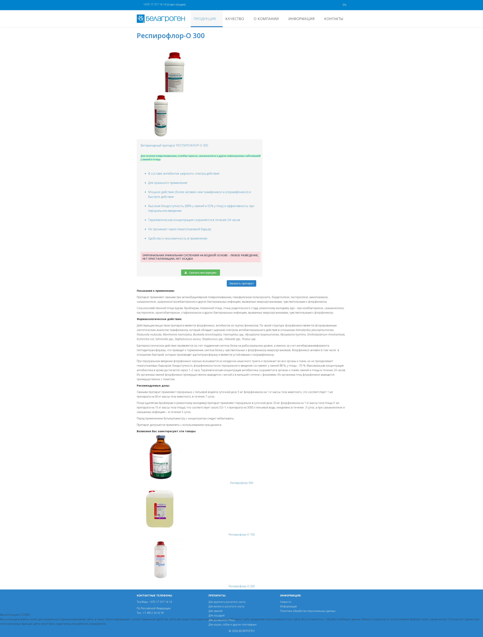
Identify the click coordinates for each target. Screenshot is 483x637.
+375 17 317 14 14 (154, 4)
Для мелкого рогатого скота (226, 606)
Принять (7, 629)
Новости (285, 602)
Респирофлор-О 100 (242, 534)
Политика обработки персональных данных (307, 611)
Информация (301, 18)
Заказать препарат (241, 283)
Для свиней (215, 611)
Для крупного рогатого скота (226, 602)
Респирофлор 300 (241, 483)
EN (344, 5)
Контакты (333, 18)
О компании (266, 18)
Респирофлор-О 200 (242, 586)
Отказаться (26, 629)
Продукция (205, 18)
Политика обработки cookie (241, 634)
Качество (234, 18)
